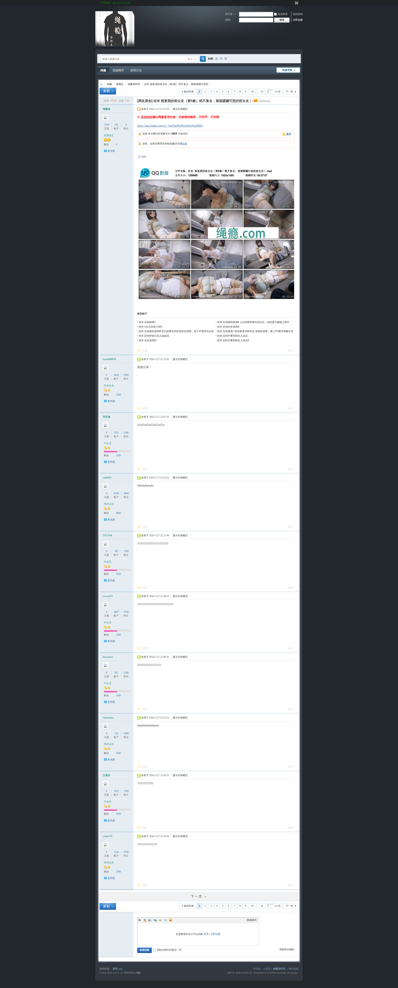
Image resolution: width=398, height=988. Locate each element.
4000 (126, 493)
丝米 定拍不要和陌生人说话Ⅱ (233, 340)
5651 (116, 791)
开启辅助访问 (293, 3)
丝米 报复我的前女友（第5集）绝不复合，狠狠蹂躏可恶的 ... (177, 84)
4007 (116, 612)
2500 (126, 375)
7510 (106, 124)
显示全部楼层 (180, 109)
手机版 (257, 968)
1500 (126, 432)
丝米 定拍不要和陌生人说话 (232, 335)
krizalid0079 (109, 359)
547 (116, 551)
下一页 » (199, 896)
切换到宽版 (296, 3)
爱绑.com (118, 968)
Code (165, 920)
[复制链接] (265, 101)
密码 (227, 19)
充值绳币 (118, 70)
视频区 (120, 84)
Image (150, 920)
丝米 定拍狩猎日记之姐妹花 (154, 335)
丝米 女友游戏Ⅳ (148, 340)
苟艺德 (106, 416)
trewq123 (108, 596)
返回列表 (189, 91)
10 (252, 91)
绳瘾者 (106, 109)
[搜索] (202, 59)
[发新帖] (108, 91)
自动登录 (283, 14)
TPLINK (107, 535)
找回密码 (298, 14)
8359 (116, 493)
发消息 (111, 150)
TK (221, 58)
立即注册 (298, 19)
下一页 (289, 91)
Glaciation (108, 717)
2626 (116, 375)
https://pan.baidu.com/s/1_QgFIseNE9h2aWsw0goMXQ (170, 125)
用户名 (229, 14)
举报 (290, 350)
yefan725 (107, 836)
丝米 (143, 156)
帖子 (190, 59)
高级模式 (252, 920)
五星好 (106, 775)
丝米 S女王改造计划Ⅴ (150, 326)
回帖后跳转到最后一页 (169, 949)
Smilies (171, 920)
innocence (108, 656)
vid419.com (118, 973)
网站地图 (293, 968)
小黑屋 (267, 968)
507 (116, 672)
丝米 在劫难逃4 (147, 322)
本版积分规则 (286, 949)
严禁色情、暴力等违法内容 (115, 2)
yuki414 (107, 477)
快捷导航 (287, 70)
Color (145, 920)
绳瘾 (103, 70)
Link (155, 920)
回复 (184, 143)
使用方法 (136, 70)
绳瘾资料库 (134, 84)
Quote (160, 920)
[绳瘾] (114, 45)
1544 (116, 852)
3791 (116, 432)
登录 (206, 934)
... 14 (260, 91)
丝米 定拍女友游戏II (228, 326)
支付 (288, 133)
